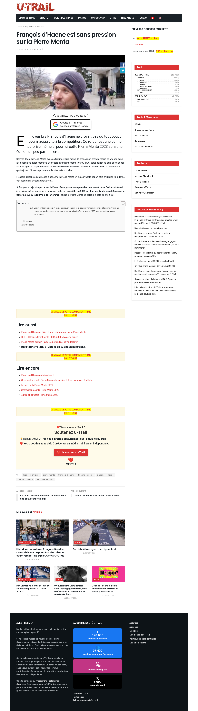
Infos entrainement (144, 90)
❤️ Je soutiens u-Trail (71, 452)
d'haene (101, 475)
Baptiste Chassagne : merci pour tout (94, 549)
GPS (138, 101)
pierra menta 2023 (44, 479)
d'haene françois (86, 475)
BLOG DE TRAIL (27, 17)
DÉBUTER (44, 17)
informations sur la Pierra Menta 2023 (40, 390)
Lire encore (28, 224)
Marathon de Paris (143, 146)
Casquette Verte (143, 187)
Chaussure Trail (143, 99)
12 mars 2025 (22, 49)
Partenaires (78, 697)
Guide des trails (63, 17)
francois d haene (66, 475)
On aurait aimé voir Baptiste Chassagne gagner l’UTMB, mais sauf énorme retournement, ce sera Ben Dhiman (70, 590)
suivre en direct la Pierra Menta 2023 (39, 395)
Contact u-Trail (80, 693)
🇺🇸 (160, 17)
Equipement (141, 96)
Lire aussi (27, 221)
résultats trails (27, 542)
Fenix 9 (143, 17)
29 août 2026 (33, 559)
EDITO (78, 542)
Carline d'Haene (25, 479)
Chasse (143, 84)
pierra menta (49, 475)
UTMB (113, 17)
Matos (82, 17)
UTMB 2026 (137, 44)
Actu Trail (40, 26)
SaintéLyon (140, 141)
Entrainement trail (138, 642)
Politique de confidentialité (142, 638)
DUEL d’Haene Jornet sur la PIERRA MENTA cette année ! (50, 337)
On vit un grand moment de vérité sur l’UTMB (155, 266)
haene (111, 475)
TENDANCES (127, 17)
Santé (142, 93)
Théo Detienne (142, 181)
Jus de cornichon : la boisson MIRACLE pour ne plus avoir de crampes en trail (155, 281)
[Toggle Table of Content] (121, 203)
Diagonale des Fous (144, 130)
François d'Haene (31, 475)
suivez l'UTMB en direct (148, 38)
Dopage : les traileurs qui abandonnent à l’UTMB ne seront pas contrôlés (105, 588)
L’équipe (133, 630)
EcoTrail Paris (141, 135)
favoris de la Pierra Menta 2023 (37, 385)
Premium (143, 88)
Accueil (19, 26)
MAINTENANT (71, 313)
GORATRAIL (143, 82)
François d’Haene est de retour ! (37, 375)
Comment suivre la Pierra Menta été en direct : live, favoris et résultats (56, 380)
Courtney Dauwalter (144, 192)
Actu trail (133, 623)
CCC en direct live (164, 51)
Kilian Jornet (141, 170)
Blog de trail (29, 26)
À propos (133, 627)
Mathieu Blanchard (144, 176)
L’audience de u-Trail (139, 634)
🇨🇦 (152, 17)
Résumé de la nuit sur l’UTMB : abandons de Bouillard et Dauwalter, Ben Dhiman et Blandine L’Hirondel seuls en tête (155, 290)
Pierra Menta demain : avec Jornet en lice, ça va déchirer (49, 342)
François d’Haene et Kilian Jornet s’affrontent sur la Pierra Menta (53, 332)
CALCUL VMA (98, 17)
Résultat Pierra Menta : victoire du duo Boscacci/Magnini (53, 347)
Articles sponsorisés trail (85, 700)
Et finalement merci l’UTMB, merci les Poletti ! (155, 261)
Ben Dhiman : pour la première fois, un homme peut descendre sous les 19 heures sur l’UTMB (155, 273)
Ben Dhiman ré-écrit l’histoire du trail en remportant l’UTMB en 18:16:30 (33, 588)
